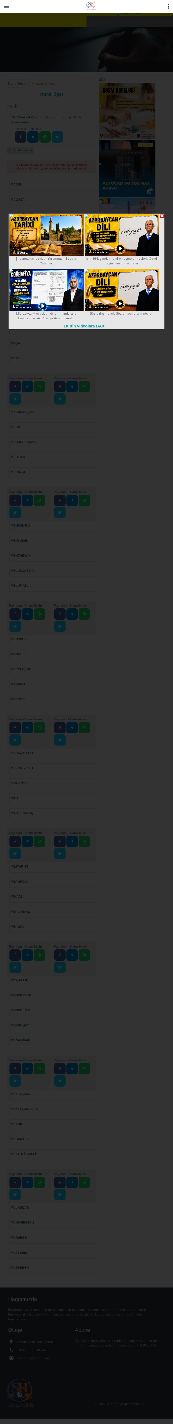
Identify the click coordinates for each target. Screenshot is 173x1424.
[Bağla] (162, 216)
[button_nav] (6, 6)
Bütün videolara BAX (84, 326)
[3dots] (168, 6)
